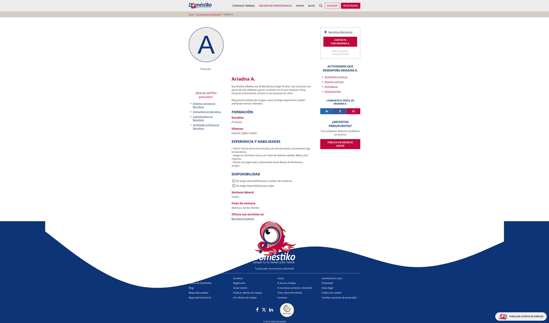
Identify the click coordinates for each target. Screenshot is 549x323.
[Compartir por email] (353, 111)
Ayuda (300, 5)
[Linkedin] (271, 310)
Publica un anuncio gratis (340, 144)
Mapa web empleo (198, 292)
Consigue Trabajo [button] (243, 5)
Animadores (331, 86)
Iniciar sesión (240, 287)
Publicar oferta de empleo (526, 316)
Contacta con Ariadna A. (340, 41)
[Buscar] (321, 6)
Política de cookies (332, 292)
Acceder (332, 5)
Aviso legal (327, 287)
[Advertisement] (270, 50)
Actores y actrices (334, 81)
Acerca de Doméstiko (200, 283)
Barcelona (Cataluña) (243, 218)
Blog (311, 5)
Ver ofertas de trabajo (245, 297)
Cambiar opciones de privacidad (339, 297)
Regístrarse (350, 5)
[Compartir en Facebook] (340, 111)
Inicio (191, 14)
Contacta (282, 297)
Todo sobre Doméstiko (289, 292)
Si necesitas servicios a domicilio (294, 287)
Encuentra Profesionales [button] (275, 5)
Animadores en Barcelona (207, 111)
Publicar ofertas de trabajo (247, 292)
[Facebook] (257, 310)
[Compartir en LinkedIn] (327, 111)
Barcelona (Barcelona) (340, 32)
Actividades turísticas (336, 77)
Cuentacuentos (333, 91)
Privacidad (327, 283)
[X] (264, 310)
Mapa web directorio (200, 297)
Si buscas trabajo (286, 283)
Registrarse (239, 283)
